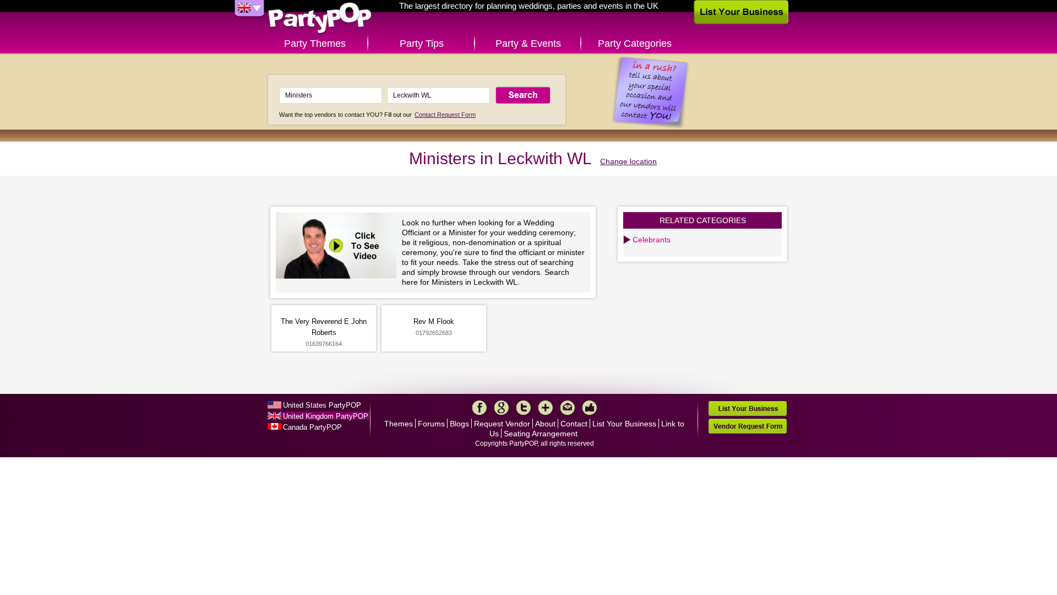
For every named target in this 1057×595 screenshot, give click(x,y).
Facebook (479, 408)
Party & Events (528, 43)
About (545, 423)
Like (589, 408)
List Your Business (624, 423)
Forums (431, 423)
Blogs (459, 423)
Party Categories (635, 43)
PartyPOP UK (320, 18)
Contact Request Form (445, 114)
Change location (628, 161)
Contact (573, 423)
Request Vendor (502, 423)
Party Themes (315, 43)
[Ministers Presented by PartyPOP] (339, 247)
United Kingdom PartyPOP (325, 416)
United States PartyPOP (322, 405)
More (545, 408)
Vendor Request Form (747, 426)
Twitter (523, 408)
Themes (398, 423)
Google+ (501, 408)
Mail (567, 408)
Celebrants (652, 239)
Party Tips (422, 43)
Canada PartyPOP (312, 427)
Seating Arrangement (540, 433)
